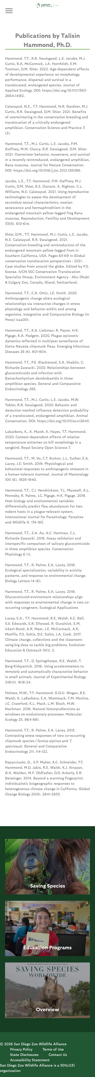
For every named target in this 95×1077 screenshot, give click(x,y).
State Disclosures (24, 1054)
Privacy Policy (21, 1049)
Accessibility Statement (30, 1060)
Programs (60, 947)
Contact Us (58, 1054)
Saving (38, 886)
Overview (47, 1009)
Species (56, 886)
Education (35, 947)
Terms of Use (53, 1049)
